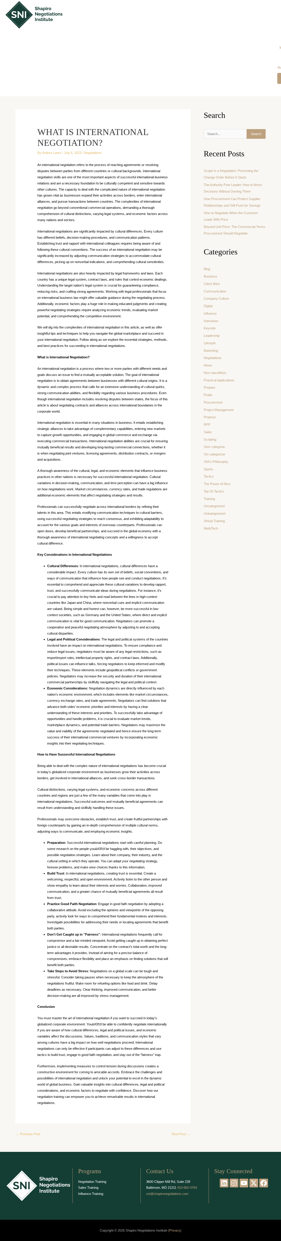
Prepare (209, 387)
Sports (208, 469)
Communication (215, 291)
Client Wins (212, 284)
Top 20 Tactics (214, 491)
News (208, 365)
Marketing (211, 350)
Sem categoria (214, 447)
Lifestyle (210, 343)
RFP (207, 424)
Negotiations (93, 153)
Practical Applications (219, 380)
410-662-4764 (187, 1187)
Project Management (219, 410)
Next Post (181, 1134)
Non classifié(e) (215, 373)
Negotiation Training (92, 1181)
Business (210, 276)
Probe (208, 395)
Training (209, 499)
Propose (210, 417)
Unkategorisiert (214, 513)
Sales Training (88, 1187)
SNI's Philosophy (216, 462)
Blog (207, 269)
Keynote (210, 328)
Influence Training (90, 1194)
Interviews (211, 321)
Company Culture (216, 298)
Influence (210, 313)
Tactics (209, 476)
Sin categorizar (214, 454)
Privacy (174, 1230)
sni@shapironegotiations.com (167, 1194)
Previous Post (28, 1134)
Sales (208, 432)
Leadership (212, 335)
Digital (208, 306)
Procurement (213, 402)
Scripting (210, 439)
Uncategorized (214, 506)
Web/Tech (211, 528)
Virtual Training (214, 521)
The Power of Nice (217, 484)
